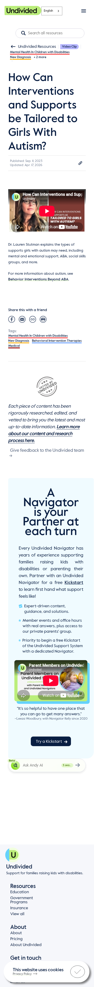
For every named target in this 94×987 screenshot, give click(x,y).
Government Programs (21, 900)
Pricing (16, 939)
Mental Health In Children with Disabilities (40, 52)
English (48, 10)
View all (17, 914)
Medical (14, 345)
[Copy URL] (80, 163)
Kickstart (74, 583)
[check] (77, 971)
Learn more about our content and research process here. (44, 434)
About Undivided (26, 945)
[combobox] (51, 11)
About (16, 933)
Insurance (19, 908)
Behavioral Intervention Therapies (57, 340)
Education (19, 892)
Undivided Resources (37, 47)
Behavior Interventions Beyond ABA (38, 279)
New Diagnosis (20, 57)
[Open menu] (83, 11)
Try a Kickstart (49, 742)
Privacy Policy (22, 974)
